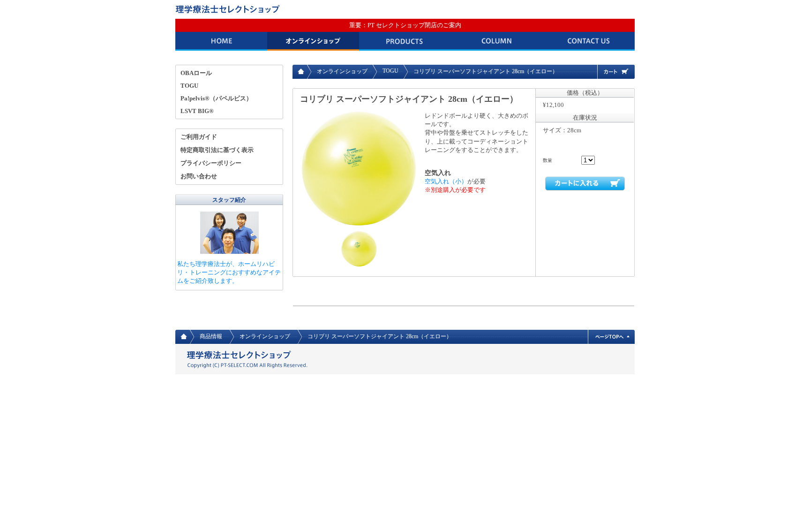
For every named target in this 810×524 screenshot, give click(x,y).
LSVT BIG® (197, 110)
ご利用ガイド (198, 136)
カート (616, 72)
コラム (497, 41)
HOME (221, 41)
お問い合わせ (589, 41)
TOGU (390, 71)
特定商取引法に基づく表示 (217, 149)
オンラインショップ (313, 41)
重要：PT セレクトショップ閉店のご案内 (405, 25)
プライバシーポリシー (210, 163)
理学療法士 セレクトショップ (229, 9)
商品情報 (405, 41)
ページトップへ (611, 337)
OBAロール (196, 72)
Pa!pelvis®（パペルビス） (216, 98)
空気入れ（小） (446, 181)
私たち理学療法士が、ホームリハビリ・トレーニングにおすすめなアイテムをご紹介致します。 (229, 272)
